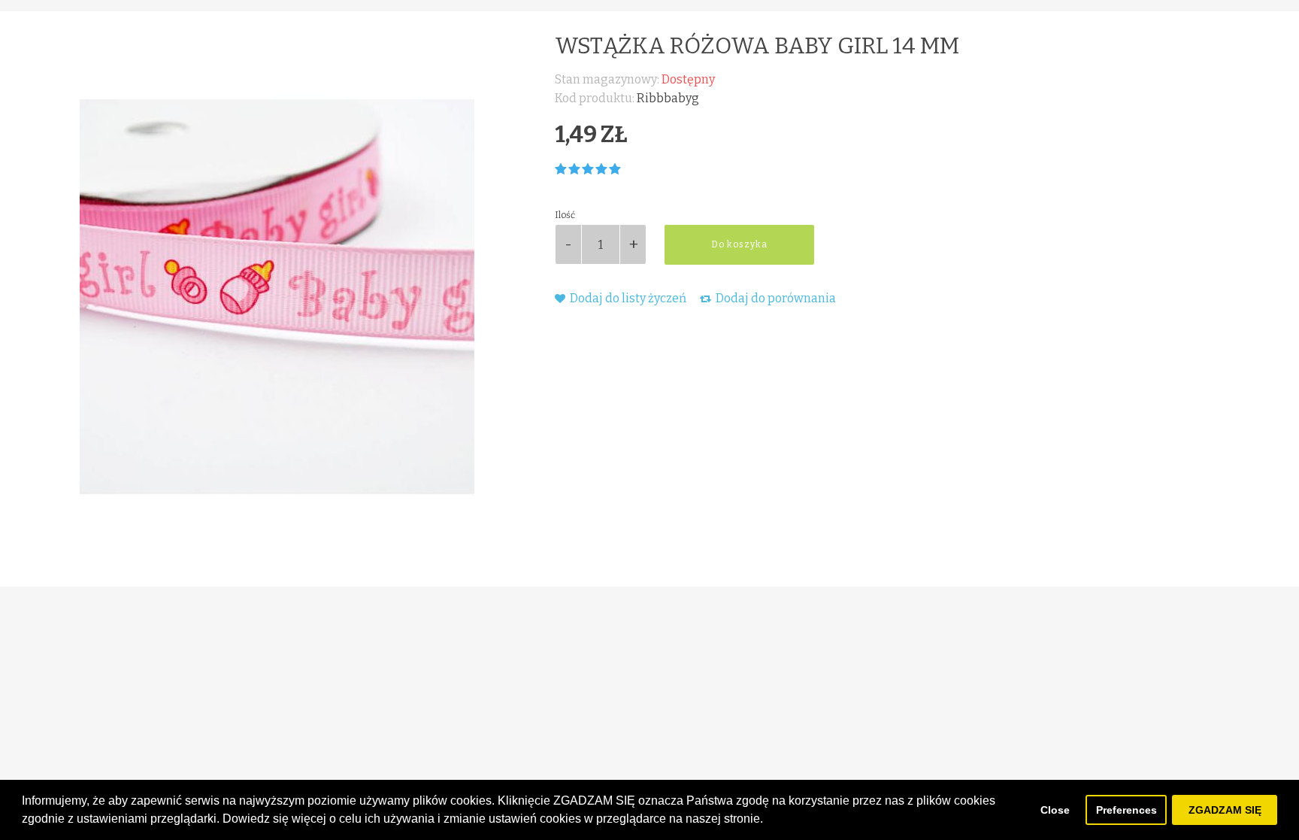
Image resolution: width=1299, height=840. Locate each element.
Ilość (565, 215)
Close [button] (1055, 810)
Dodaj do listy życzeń (627, 298)
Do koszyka (739, 244)
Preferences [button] (1126, 810)
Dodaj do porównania (774, 298)
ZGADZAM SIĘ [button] (1224, 810)
